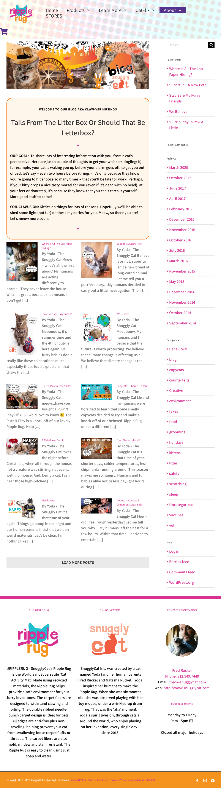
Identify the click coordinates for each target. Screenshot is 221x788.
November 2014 (182, 302)
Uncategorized (181, 504)
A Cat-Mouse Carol (52, 440)
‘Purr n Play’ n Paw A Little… (58, 386)
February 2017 (181, 208)
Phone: (171, 676)
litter (173, 463)
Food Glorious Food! (128, 440)
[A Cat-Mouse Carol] (22, 446)
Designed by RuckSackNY (141, 780)
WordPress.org (181, 582)
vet (171, 525)
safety (174, 473)
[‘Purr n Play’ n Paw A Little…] (22, 396)
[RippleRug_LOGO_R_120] (21, 4)
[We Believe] (96, 327)
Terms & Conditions (98, 780)
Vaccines (176, 514)
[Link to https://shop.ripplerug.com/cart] (4, 31)
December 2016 (181, 219)
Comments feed (182, 571)
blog (173, 359)
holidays (176, 442)
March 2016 (178, 260)
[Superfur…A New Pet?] (96, 260)
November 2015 (182, 271)
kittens (175, 452)
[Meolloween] (22, 508)
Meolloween (48, 500)
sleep (173, 494)
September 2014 (182, 323)
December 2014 (181, 291)
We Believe (123, 314)
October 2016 (180, 240)
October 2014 (180, 312)
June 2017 (177, 188)
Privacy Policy (118, 780)
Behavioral (178, 348)
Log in (174, 551)
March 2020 (178, 167)
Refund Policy (78, 780)
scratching (177, 483)
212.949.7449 (188, 676)
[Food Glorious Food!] (96, 448)
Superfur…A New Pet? (129, 244)
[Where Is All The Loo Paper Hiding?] (22, 261)
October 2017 (180, 177)
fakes (173, 411)
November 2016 (182, 229)
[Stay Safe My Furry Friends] (22, 333)
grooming (177, 431)
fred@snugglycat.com (187, 682)
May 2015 (176, 281)
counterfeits (179, 380)
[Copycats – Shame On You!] (96, 392)
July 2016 (177, 250)
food (173, 421)
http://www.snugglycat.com (187, 687)
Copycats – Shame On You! (132, 386)
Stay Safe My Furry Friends (57, 314)
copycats (176, 369)
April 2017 (177, 198)
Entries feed (179, 561)
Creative (176, 390)
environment (180, 400)
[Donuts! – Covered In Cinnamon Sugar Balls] (96, 506)
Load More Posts (78, 562)
